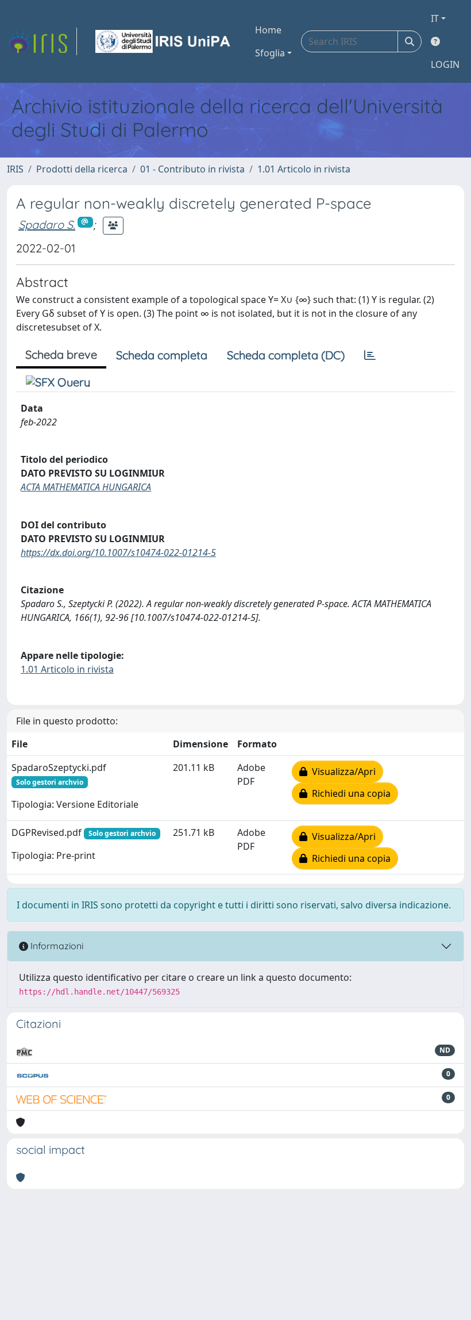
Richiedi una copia (349, 793)
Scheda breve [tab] (61, 354)
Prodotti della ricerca (82, 169)
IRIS (15, 169)
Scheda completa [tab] (161, 355)
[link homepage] (42, 41)
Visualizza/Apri (341, 771)
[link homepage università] (163, 41)
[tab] (369, 355)
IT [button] (435, 18)
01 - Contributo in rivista (192, 169)
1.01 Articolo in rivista (303, 169)
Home (268, 30)
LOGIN (445, 64)
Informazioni (55, 945)
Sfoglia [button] (270, 53)
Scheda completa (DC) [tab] (286, 355)
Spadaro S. (46, 224)
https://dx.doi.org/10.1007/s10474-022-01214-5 (118, 552)
